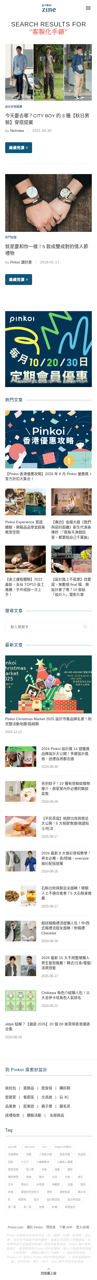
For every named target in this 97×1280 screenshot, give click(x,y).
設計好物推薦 (13, 106)
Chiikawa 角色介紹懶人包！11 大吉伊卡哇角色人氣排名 (65, 995)
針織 (54, 1207)
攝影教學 (13, 1177)
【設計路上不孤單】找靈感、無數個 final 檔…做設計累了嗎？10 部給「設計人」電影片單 (71, 587)
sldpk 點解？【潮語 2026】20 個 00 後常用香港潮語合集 (47, 1026)
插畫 (57, 1169)
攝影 (70, 1169)
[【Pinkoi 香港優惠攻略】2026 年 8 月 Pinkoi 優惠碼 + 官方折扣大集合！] (48, 439)
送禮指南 (12, 1115)
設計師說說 (74, 1199)
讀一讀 (12, 1207)
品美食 (10, 1106)
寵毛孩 (64, 1106)
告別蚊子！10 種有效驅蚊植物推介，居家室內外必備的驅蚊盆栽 (65, 788)
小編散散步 (42, 1162)
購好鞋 (64, 1088)
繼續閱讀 (17, 148)
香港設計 (70, 1207)
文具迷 (46, 1097)
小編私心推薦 (65, 1162)
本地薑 (40, 1184)
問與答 (51, 1227)
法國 (70, 1184)
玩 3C (64, 1097)
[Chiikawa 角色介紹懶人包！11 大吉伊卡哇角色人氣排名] (20, 1000)
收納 (28, 1177)
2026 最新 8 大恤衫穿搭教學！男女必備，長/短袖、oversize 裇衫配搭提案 (66, 858)
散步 (41, 1177)
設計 (36, 1199)
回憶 (10, 1162)
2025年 (12, 1147)
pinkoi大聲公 (63, 1147)
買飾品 (28, 1088)
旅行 (80, 1177)
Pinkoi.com (15, 1227)
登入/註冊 (82, 1227)
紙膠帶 (22, 1199)
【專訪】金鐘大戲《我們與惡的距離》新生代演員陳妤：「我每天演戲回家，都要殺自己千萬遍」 (71, 529)
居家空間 (13, 1169)
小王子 (25, 1162)
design (30, 1147)
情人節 (30, 1169)
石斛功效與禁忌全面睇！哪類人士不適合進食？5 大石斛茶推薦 (66, 893)
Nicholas (17, 130)
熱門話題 (11, 237)
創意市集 (65, 1154)
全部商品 (57, 1115)
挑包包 (10, 1088)
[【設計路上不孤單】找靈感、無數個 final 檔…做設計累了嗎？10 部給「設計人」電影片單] (71, 559)
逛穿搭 (46, 1088)
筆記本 (82, 1192)
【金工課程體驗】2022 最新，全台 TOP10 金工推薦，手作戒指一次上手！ (24, 587)
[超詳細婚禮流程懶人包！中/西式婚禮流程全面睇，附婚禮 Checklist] (20, 931)
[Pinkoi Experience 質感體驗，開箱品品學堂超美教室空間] (25, 502)
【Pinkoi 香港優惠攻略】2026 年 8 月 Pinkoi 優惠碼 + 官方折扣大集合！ (48, 476)
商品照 (82, 1154)
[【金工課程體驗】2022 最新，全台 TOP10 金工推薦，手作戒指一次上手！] (25, 559)
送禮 (41, 1207)
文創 (67, 1177)
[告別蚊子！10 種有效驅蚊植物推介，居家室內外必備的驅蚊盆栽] (20, 791)
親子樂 (46, 1106)
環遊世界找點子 (30, 1192)
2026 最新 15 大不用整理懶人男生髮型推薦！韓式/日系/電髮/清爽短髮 (66, 963)
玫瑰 (10, 1192)
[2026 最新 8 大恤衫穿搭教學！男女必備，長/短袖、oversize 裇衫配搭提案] (20, 861)
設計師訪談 (53, 1199)
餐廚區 (28, 1097)
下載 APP (65, 1227)
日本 (10, 1184)
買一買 (27, 1207)
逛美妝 (28, 1106)
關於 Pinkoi (35, 1227)
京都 (28, 1154)
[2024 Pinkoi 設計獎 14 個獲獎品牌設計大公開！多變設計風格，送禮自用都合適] (20, 756)
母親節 (56, 1184)
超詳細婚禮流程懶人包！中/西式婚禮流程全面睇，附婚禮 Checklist (65, 928)
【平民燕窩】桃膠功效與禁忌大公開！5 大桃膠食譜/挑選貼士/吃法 (65, 823)
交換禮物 (13, 1154)
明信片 (25, 1184)
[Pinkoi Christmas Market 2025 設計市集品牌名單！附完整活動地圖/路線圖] (48, 684)
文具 (54, 1177)
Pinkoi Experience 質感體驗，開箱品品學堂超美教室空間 (25, 527)
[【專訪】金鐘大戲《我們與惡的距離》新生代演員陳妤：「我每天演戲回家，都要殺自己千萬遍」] (71, 502)
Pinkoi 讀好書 (21, 262)
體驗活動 (34, 1115)
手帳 (44, 1169)
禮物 (49, 1192)
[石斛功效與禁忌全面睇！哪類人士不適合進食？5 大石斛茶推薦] (20, 896)
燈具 (83, 1184)
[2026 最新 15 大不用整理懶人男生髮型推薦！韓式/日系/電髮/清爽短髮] (20, 965)
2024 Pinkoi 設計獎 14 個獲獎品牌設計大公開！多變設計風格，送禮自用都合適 (65, 754)
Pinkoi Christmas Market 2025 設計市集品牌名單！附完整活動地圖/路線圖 (48, 721)
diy (44, 1147)
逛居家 (10, 1097)
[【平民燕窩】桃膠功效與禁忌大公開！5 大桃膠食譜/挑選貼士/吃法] (20, 826)
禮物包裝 (65, 1192)
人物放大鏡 (45, 1154)
